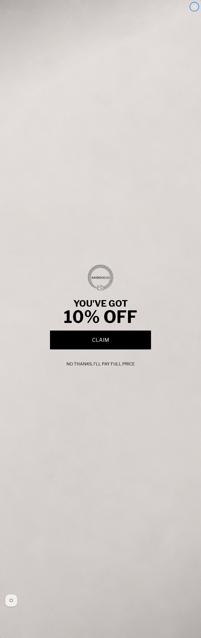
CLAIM (100, 340)
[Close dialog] (194, 6)
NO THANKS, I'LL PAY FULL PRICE (100, 363)
